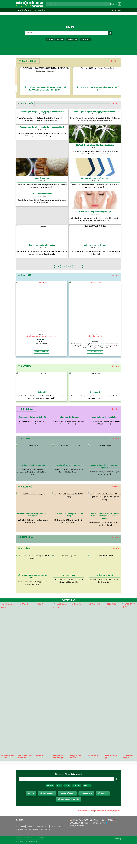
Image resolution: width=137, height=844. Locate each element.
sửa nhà (91, 811)
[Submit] (110, 4)
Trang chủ (19, 10)
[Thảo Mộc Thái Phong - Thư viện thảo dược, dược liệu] (29, 4)
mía (39, 344)
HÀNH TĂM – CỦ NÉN (95, 336)
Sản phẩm (27, 10)
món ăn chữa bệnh (56, 826)
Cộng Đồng (41, 10)
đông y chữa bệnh (45, 830)
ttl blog (84, 811)
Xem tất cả (114, 61)
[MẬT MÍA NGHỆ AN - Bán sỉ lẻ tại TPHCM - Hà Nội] (41, 306)
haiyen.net (109, 811)
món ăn (47, 826)
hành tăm (113, 346)
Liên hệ (34, 10)
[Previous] (16, 82)
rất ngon (73, 346)
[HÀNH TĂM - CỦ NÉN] (95, 306)
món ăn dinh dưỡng (21, 830)
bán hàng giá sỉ (20, 826)
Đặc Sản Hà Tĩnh (34, 830)
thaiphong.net (76, 811)
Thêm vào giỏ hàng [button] (41, 352)
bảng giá (29, 826)
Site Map (118, 839)
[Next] (120, 82)
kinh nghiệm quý (38, 826)
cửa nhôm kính (100, 811)
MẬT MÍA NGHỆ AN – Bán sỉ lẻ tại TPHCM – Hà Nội (41, 336)
